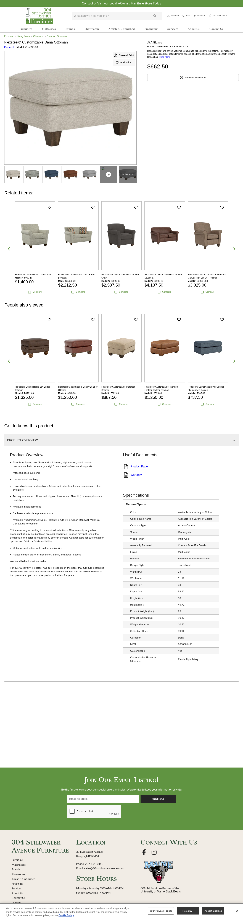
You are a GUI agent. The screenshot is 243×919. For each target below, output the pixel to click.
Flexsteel (9, 47)
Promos (16, 902)
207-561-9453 (94, 863)
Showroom (92, 28)
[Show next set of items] (234, 248)
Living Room (23, 36)
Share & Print (126, 55)
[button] (168, 16)
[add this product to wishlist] (49, 207)
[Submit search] (155, 16)
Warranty (136, 474)
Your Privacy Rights (161, 910)
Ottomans (38, 36)
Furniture (26, 28)
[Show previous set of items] (9, 248)
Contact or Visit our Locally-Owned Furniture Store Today (121, 3)
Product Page (139, 466)
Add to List (126, 62)
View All (127, 174)
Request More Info (195, 77)
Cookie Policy (66, 915)
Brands (70, 28)
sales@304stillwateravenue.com (103, 868)
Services (172, 28)
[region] (121, 911)
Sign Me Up (158, 798)
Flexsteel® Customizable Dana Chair (33, 274)
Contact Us (216, 28)
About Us (194, 28)
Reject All (188, 910)
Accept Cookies (213, 910)
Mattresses (49, 28)
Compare (37, 292)
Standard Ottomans (57, 36)
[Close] (237, 911)
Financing (151, 28)
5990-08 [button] (33, 47)
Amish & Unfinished (122, 28)
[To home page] (39, 15)
